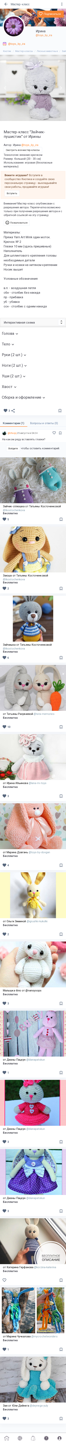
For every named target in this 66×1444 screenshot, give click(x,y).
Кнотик (7, 51)
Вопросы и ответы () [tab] (44, 423)
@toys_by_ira (44, 35)
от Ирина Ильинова (24, 783)
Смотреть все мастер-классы (23, 150)
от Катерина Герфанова (29, 1267)
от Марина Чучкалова (30, 1336)
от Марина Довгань (26, 852)
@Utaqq (12, 433)
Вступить (12, 193)
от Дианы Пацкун (24, 1059)
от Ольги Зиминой (25, 921)
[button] (5, 88)
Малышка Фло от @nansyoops (22, 990)
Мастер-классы (24, 51)
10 (6, 727)
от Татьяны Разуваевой (28, 714)
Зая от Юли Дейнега (25, 1405)
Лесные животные (47, 51)
